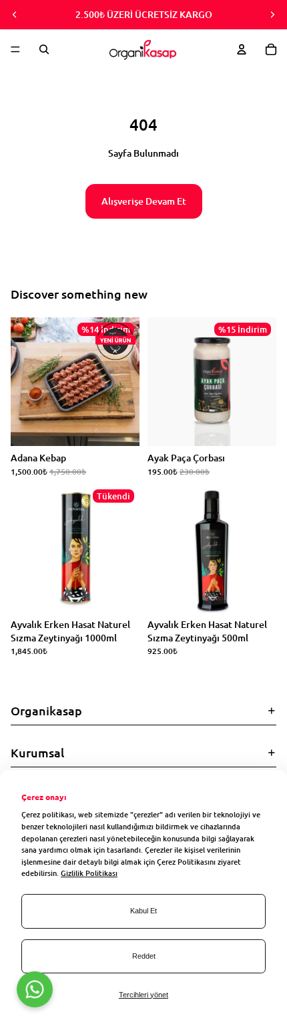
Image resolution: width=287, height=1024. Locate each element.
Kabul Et (143, 911)
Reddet (144, 956)
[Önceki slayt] (14, 14)
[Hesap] (241, 49)
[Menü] (15, 49)
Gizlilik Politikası (89, 873)
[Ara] (44, 49)
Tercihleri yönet (143, 995)
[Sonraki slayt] (272, 14)
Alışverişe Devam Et (143, 201)
